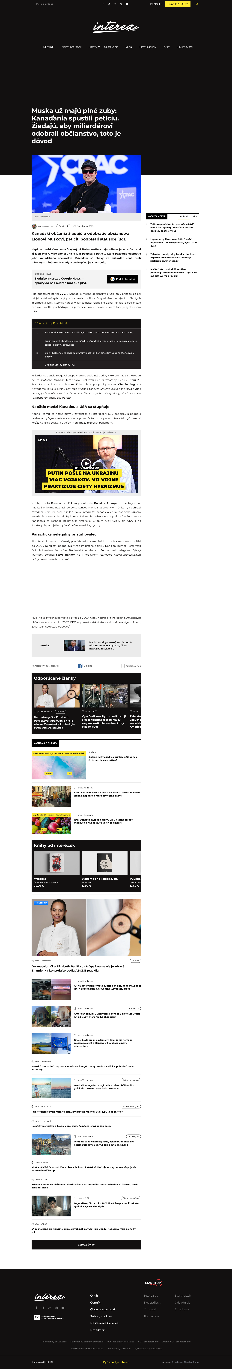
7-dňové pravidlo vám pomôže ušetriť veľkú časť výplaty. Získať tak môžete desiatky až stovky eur (172, 227)
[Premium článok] (41, 903)
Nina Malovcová (45, 226)
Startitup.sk (183, 1295)
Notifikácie (98, 1330)
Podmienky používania (54, 1341)
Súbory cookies (101, 1316)
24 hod (184, 216)
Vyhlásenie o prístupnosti (148, 1348)
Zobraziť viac (86, 1244)
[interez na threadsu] (121, 4)
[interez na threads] (43, 1306)
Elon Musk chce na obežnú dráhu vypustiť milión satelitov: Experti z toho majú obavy (89, 354)
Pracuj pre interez (44, 4)
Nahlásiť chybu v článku (45, 665)
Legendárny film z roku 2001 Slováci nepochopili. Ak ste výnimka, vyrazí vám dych (173, 242)
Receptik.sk (152, 1302)
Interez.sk (151, 1295)
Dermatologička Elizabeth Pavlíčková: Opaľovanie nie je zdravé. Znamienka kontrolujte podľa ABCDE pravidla (54, 722)
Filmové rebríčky (131, 1198)
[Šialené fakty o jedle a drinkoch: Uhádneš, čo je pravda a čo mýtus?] (59, 764)
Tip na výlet (133, 1136)
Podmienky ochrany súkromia (87, 1341)
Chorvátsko (133, 1008)
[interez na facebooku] (103, 4)
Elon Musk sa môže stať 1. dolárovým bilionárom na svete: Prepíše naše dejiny (89, 332)
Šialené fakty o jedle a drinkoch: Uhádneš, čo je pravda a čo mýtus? (113, 759)
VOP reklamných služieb (120, 1341)
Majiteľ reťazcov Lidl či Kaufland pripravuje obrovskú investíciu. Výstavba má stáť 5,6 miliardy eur (173, 272)
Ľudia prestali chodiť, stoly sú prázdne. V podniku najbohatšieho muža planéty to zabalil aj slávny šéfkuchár (91, 343)
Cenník (95, 1302)
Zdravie (60, 712)
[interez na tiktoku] (109, 4)
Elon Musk (63, 226)
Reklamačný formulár (119, 1348)
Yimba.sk (150, 1309)
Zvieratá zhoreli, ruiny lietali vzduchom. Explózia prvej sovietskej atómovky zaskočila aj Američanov (173, 257)
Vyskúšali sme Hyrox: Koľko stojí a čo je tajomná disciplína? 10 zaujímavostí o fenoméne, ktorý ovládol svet (104, 721)
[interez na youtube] (62, 1306)
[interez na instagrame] (56, 1306)
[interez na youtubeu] (127, 4)
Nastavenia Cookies (104, 1323)
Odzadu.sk (182, 1302)
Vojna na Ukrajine (131, 1106)
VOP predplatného (148, 1341)
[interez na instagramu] (115, 4)
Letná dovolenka (131, 1080)
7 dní (194, 216)
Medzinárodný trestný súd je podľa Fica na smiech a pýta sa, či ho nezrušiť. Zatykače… (110, 645)
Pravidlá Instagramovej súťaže (86, 1348)
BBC (62, 293)
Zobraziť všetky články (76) (60, 364)
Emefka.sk (182, 1309)
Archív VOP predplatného (176, 1341)
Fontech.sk (152, 1316)
